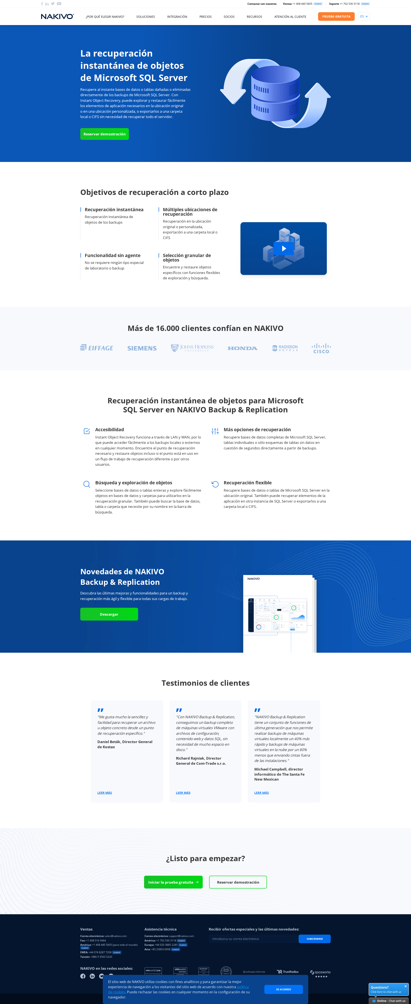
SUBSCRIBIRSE (315, 938)
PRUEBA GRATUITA (336, 16)
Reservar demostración (104, 134)
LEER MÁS (104, 793)
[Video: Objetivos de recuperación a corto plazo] (284, 250)
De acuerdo (283, 989)
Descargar (109, 614)
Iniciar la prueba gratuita (170, 882)
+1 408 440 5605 (297, 3)
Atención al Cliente (290, 17)
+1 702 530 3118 (344, 3)
